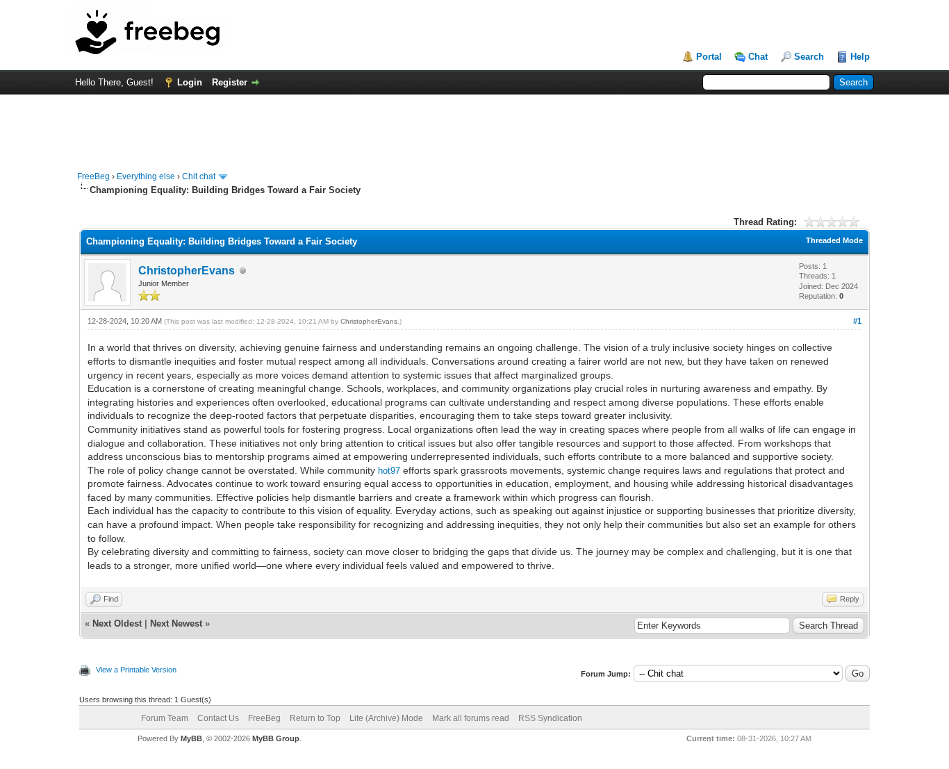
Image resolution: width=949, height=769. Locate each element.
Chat (758, 56)
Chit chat (198, 176)
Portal (709, 56)
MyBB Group (275, 738)
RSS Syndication (550, 718)
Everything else (146, 176)
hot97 (389, 470)
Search (809, 56)
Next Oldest (117, 623)
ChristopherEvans (186, 270)
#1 (857, 321)
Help (860, 56)
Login (189, 82)
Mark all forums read (470, 718)
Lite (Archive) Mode (386, 718)
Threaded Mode (834, 240)
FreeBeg (93, 176)
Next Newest (176, 623)
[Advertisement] (474, 125)
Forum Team (164, 718)
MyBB (191, 738)
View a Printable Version (136, 669)
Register (229, 82)
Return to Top (315, 718)
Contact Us (218, 718)
